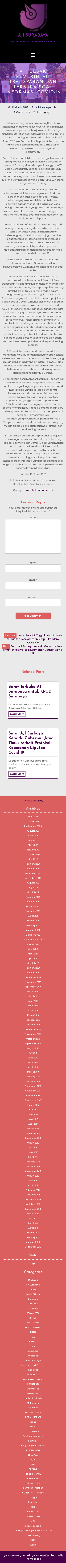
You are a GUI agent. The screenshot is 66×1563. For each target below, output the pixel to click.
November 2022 (33, 878)
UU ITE (33, 1540)
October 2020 (33, 934)
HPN (33, 1346)
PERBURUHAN (33, 1450)
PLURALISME (33, 1478)
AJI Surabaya (33, 1284)
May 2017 (33, 1119)
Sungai (33, 1497)
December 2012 (33, 1246)
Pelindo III (33, 1440)
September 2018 (33, 1043)
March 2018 (33, 1071)
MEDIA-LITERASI (33, 1417)
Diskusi (33, 1317)
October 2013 (33, 1204)
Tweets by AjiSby (33, 800)
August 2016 (33, 1142)
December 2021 (33, 906)
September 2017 (33, 1100)
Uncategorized (33, 1525)
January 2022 (33, 901)
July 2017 (33, 1109)
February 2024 (33, 849)
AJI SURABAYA (33, 35)
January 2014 (33, 1194)
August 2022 (33, 882)
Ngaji (33, 1421)
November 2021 (33, 911)
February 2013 (33, 1237)
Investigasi (33, 1355)
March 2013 (33, 1232)
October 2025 (33, 821)
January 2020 (33, 972)
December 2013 (33, 1199)
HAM (33, 1336)
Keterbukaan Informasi (39, 490)
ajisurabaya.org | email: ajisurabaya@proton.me (31, 1555)
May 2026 (33, 816)
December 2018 (33, 1029)
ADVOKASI (33, 1280)
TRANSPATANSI (33, 1516)
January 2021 (33, 930)
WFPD (33, 1544)
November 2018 (33, 1034)
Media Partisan (33, 1412)
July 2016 (33, 1147)
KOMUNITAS (33, 1374)
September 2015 (33, 1171)
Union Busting (33, 1535)
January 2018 (33, 1081)
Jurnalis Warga (33, 1360)
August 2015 (33, 1175)
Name (33, 562)
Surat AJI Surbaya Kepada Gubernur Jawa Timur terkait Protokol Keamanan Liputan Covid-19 (31, 743)
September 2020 (33, 939)
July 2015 (33, 1180)
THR (33, 1507)
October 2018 (33, 1038)
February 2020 (33, 967)
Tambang (33, 1502)
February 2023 (33, 863)
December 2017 (33, 1086)
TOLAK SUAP (33, 1511)
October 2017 (33, 1095)
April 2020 (33, 958)
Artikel (33, 1289)
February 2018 (33, 1076)
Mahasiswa (33, 1403)
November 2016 (33, 1133)
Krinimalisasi (33, 1388)
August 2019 (33, 991)
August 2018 (33, 1048)
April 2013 (33, 1227)
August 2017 (33, 1105)
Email (33, 579)
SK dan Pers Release (33, 1492)
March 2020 (33, 963)
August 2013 (33, 1213)
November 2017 (33, 1090)
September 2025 (33, 826)
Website (33, 597)
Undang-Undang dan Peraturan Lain (33, 1530)
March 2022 (33, 892)
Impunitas (33, 1350)
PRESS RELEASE (33, 1483)
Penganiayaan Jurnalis (33, 1445)
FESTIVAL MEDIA (33, 1327)
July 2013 (33, 1218)
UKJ (33, 1521)
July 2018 (33, 1052)
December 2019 (33, 977)
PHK (33, 1464)
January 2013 (33, 1242)
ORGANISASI (33, 1431)
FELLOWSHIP (33, 1322)
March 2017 (33, 1128)
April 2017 (33, 1123)
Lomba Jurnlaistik (33, 1398)
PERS (33, 1459)
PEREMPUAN (33, 1454)
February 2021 (33, 925)
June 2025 (33, 835)
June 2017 (33, 1114)
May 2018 (33, 1062)
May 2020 (33, 953)
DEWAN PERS (33, 1313)
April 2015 (33, 1185)
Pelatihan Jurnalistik (33, 1436)
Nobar (33, 1426)
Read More (17, 714)
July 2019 (33, 996)
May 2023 (33, 859)
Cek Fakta (33, 1303)
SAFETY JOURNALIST (33, 1488)
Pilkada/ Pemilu (33, 1473)
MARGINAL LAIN (33, 1407)
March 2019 (33, 1015)
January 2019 (33, 1024)
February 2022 (33, 897)
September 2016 (33, 1138)
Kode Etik (33, 1369)
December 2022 (33, 873)
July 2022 (33, 887)
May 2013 (33, 1223)
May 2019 (33, 1005)
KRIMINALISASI (33, 1384)
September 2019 (33, 986)
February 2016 (33, 1161)
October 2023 (33, 854)
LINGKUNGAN (33, 1393)
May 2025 (33, 840)
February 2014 (33, 1190)
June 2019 (33, 1001)
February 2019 (33, 1019)
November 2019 (33, 982)
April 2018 (33, 1067)
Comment (33, 517)
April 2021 (33, 915)
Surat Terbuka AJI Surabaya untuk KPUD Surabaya (30, 691)
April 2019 (33, 1010)
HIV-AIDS (33, 1341)
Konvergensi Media (33, 1379)
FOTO (33, 1332)
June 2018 (33, 1057)
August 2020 (33, 944)
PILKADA (33, 1469)
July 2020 (33, 948)
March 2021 (33, 920)
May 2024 (33, 844)
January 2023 (33, 868)
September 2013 (33, 1209)
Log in (33, 1263)
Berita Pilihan (33, 1294)
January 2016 (33, 1166)
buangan (33, 1299)
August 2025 (33, 830)
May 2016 (33, 1156)
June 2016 (33, 1152)
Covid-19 (33, 1308)
